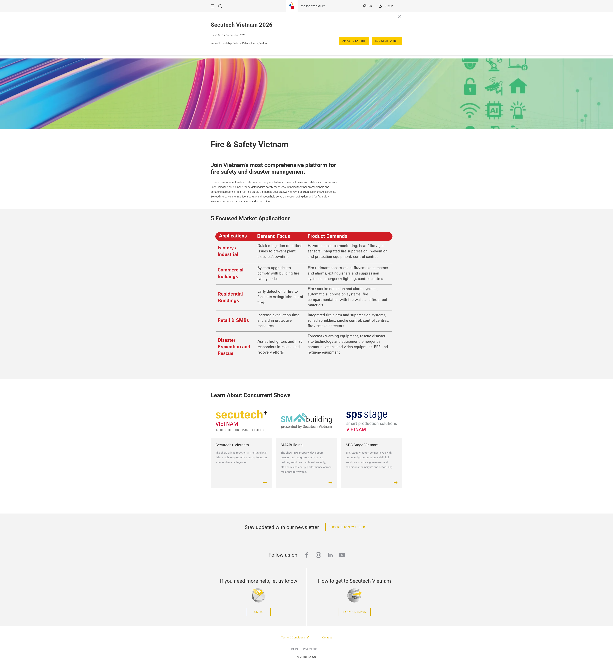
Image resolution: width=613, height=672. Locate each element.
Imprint (294, 649)
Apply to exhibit (353, 40)
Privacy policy (310, 649)
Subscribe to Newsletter (347, 527)
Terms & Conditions (293, 637)
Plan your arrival (354, 612)
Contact (259, 612)
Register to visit (387, 40)
